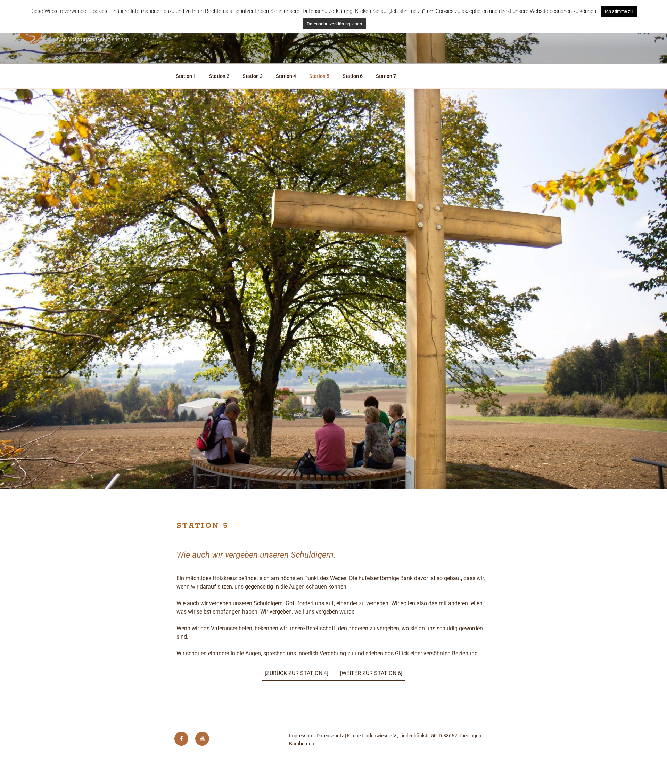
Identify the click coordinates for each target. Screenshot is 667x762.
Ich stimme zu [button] (619, 11)
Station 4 (286, 76)
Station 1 (186, 76)
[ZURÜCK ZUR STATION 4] (296, 673)
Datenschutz (330, 735)
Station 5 (319, 76)
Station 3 (252, 76)
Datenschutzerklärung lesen (334, 23)
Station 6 (353, 76)
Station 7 (386, 76)
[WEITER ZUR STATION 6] (371, 673)
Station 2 (219, 76)
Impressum (301, 735)
